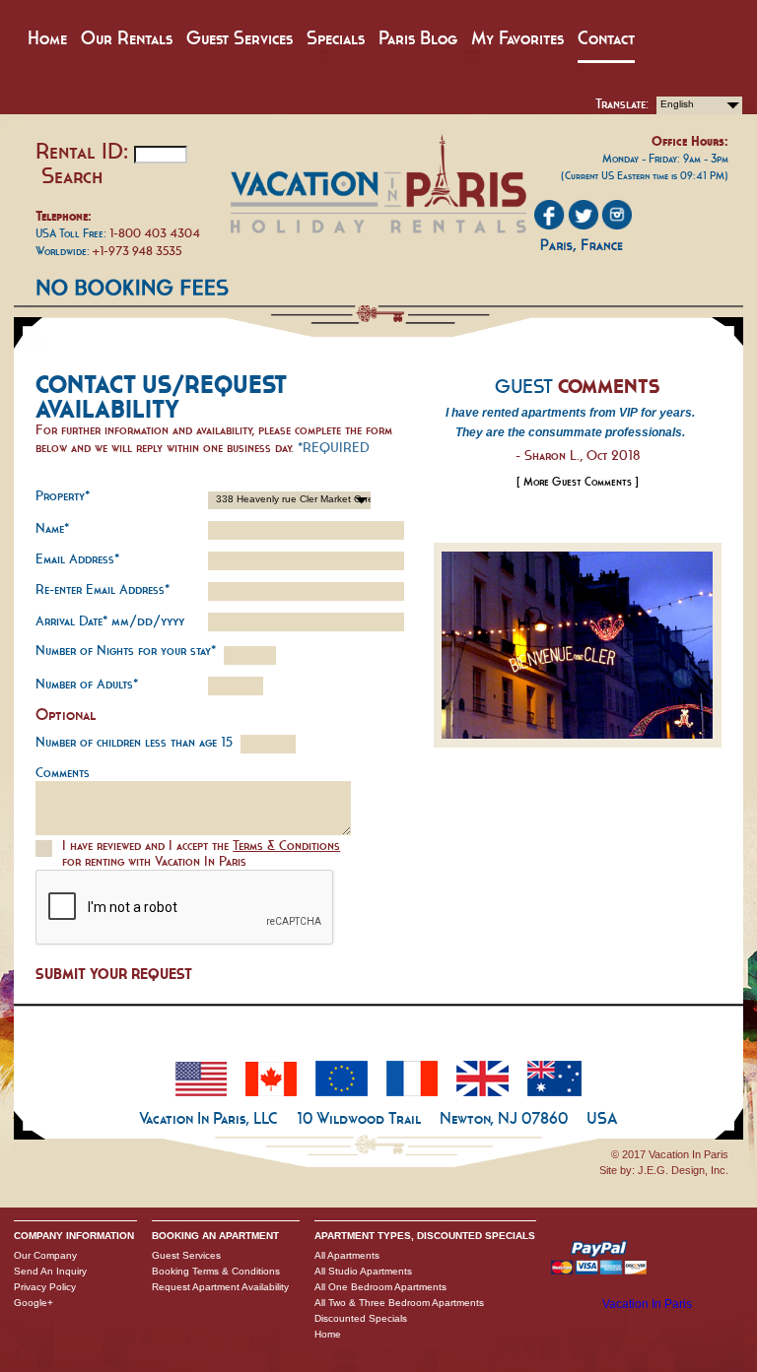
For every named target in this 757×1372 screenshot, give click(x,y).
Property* (62, 496)
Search (72, 175)
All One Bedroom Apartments (380, 1286)
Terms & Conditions (286, 845)
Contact (606, 38)
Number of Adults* (86, 684)
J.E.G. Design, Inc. (683, 1170)
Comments (62, 773)
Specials (336, 38)
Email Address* (77, 559)
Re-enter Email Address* (102, 590)
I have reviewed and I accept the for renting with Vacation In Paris (201, 853)
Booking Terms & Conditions (216, 1271)
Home (47, 38)
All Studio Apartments (363, 1271)
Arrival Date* (109, 621)
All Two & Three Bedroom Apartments (399, 1302)
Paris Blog (417, 38)
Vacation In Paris (647, 1304)
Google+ (33, 1302)
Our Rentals (126, 38)
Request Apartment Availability (220, 1286)
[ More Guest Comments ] (577, 482)
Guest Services (239, 38)
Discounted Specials (360, 1318)
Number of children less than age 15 (134, 743)
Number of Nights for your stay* (125, 651)
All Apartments (346, 1255)
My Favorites (517, 38)
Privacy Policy (45, 1286)
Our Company (45, 1255)
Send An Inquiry (50, 1271)
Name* (52, 529)
